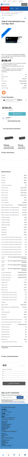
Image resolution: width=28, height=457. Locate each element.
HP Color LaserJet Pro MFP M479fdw (10, 13)
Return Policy (4, 421)
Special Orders (4, 442)
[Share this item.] (25, 18)
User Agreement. (21, 402)
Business (3, 444)
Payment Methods (5, 427)
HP (11, 12)
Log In (9, 1)
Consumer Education (6, 424)
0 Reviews (10, 110)
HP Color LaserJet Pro (18, 12)
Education (3, 441)
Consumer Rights (5, 425)
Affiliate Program (5, 440)
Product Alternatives (7, 97)
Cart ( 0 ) (14, 1)
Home (4, 1)
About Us (3, 433)
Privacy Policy (13, 402)
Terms (2, 436)
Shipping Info (4, 428)
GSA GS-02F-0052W (6, 445)
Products (6, 8)
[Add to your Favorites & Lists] (3, 18)
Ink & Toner (7, 12)
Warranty (3, 429)
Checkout (21, 1)
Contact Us (4, 422)
